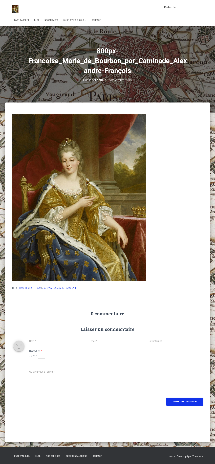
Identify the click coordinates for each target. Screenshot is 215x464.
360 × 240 (59, 288)
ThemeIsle (197, 456)
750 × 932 (47, 288)
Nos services (51, 20)
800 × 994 (71, 288)
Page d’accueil (21, 20)
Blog (36, 20)
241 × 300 (35, 288)
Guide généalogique (74, 20)
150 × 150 (24, 288)
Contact (96, 20)
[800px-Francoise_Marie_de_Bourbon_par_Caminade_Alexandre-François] (79, 197)
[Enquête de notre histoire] (15, 9)
